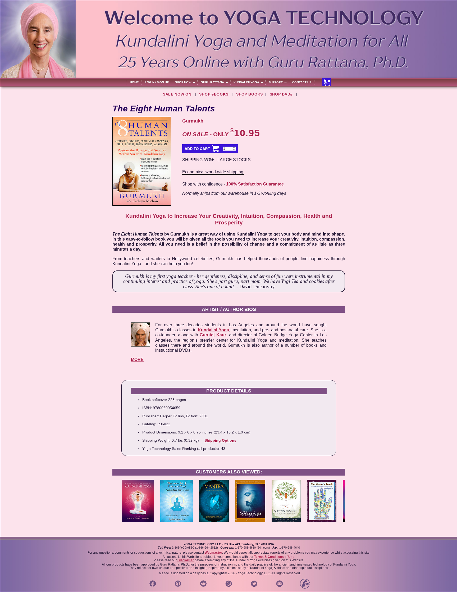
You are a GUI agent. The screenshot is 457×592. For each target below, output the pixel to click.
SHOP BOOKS (249, 94)
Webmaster (213, 552)
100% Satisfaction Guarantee (255, 184)
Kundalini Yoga (213, 330)
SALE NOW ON (177, 94)
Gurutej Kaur (213, 335)
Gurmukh (192, 121)
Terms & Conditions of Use (274, 556)
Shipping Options (220, 440)
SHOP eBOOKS (213, 94)
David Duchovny (257, 286)
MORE (137, 359)
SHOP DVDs (281, 94)
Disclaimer (185, 560)
